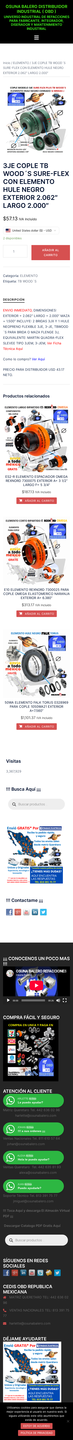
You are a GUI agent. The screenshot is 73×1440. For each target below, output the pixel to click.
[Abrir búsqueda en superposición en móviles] (36, 804)
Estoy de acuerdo (36, 1426)
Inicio (6, 63)
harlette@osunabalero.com (29, 1323)
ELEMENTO (21, 63)
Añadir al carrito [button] (39, 500)
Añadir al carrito (50, 252)
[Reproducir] (8, 1000)
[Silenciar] (58, 1000)
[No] (68, 1421)
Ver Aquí (38, 359)
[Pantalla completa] (65, 1000)
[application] (36, 985)
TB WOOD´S (27, 281)
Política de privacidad (37, 1432)
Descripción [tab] (14, 299)
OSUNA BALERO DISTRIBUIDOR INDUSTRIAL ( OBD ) (36, 9)
